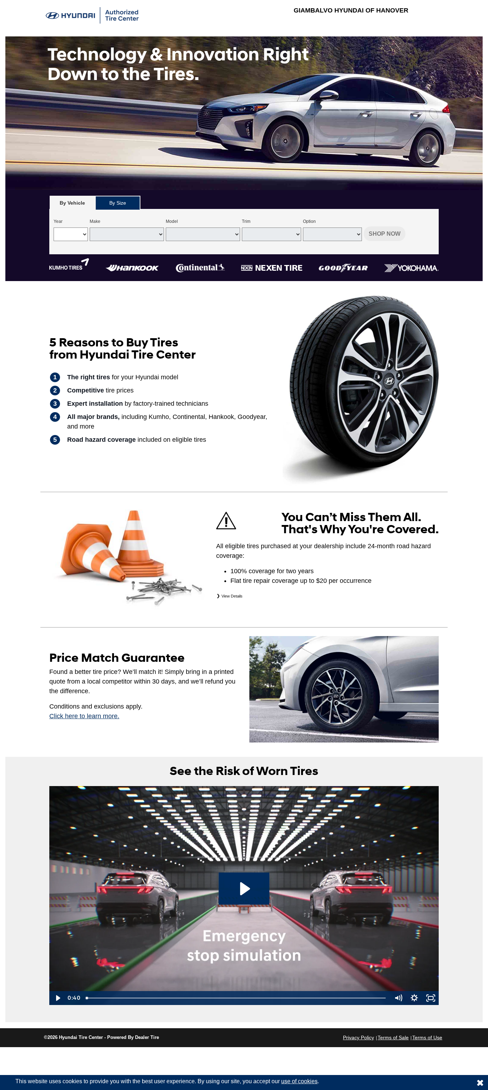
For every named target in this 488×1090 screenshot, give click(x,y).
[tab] (72, 203)
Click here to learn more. (84, 716)
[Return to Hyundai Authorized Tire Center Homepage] (92, 15)
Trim (246, 221)
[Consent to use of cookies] (480, 1082)
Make (95, 221)
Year (58, 221)
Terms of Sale (393, 1037)
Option (309, 221)
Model (172, 221)
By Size (117, 203)
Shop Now (384, 234)
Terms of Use (427, 1037)
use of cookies (299, 1081)
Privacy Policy (358, 1037)
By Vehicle (72, 203)
